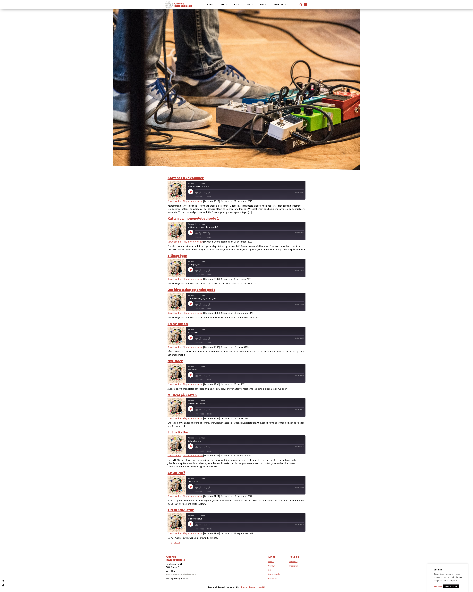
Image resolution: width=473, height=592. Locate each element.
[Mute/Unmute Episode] (196, 193)
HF (235, 5)
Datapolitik (261, 587)
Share (209, 197)
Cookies (252, 587)
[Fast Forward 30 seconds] (209, 193)
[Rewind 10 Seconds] (200, 193)
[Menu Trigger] (446, 4)
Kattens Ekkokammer (186, 177)
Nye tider (175, 360)
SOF (262, 5)
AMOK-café (176, 472)
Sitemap (244, 587)
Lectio (271, 561)
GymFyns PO (273, 578)
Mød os (210, 5)
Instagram (293, 566)
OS (269, 570)
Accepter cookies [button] (451, 586)
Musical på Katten (182, 395)
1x (204, 193)
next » (177, 542)
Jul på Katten (178, 432)
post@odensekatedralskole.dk (181, 574)
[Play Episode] (190, 191)
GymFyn (271, 566)
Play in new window (193, 201)
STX (222, 5)
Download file (174, 201)
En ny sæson (178, 323)
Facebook (293, 561)
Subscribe (199, 197)
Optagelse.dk (274, 574)
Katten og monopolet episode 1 (193, 218)
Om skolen (278, 5)
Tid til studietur (181, 510)
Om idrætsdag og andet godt (191, 289)
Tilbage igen (177, 255)
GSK (248, 5)
